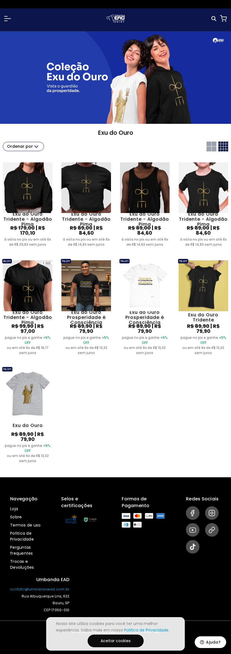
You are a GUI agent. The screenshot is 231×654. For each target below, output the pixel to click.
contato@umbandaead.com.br (39, 589)
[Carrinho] (223, 18)
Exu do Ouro (28, 425)
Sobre (16, 517)
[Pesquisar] (214, 19)
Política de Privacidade (22, 536)
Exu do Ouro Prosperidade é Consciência (86, 317)
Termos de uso (25, 525)
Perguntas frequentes (21, 550)
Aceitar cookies (116, 641)
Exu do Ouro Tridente (203, 317)
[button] (7, 18)
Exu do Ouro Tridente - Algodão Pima (27, 219)
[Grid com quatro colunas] (223, 146)
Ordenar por (20, 146)
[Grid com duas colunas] (211, 146)
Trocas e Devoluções (22, 564)
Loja (14, 509)
